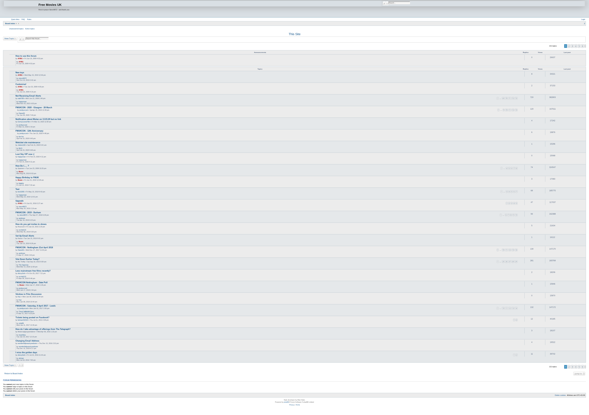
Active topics (30, 29)
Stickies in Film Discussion (28, 294)
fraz (19, 297)
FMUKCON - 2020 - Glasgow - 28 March (33, 107)
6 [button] (582, 46)
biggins (21, 183)
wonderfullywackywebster (27, 343)
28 (513, 262)
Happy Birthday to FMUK (27, 177)
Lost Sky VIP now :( (24, 154)
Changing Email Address (27, 341)
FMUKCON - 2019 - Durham (28, 212)
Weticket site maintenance (27, 142)
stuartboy (22, 335)
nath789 (21, 98)
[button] (585, 46)
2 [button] (569, 46)
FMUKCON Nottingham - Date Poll (31, 282)
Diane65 (22, 113)
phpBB (286, 402)
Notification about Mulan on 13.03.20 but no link (38, 119)
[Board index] (21, 9)
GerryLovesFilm (24, 122)
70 (506, 98)
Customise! (20, 84)
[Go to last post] (24, 62)
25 (503, 262)
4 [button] (575, 46)
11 (509, 110)
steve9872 (23, 78)
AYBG (20, 58)
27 (509, 262)
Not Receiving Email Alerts (28, 96)
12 (513, 110)
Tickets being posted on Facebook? (32, 317)
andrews (22, 218)
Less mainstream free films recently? (33, 271)
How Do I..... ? (22, 166)
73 (516, 98)
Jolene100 (21, 145)
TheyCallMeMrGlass (26, 311)
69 (503, 98)
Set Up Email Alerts (24, 236)
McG (20, 148)
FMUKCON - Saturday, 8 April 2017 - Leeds (35, 306)
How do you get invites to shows (30, 224)
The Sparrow (23, 265)
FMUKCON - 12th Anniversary (29, 131)
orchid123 (22, 230)
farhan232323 (23, 320)
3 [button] (572, 46)
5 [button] (579, 46)
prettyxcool (23, 110)
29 (516, 262)
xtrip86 (21, 323)
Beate (21, 172)
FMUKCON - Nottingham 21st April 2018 (34, 247)
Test (17, 189)
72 (513, 98)
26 (506, 262)
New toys (19, 72)
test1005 (21, 192)
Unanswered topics (16, 29)
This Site (294, 34)
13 (516, 110)
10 (506, 110)
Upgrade (19, 201)
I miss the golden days (26, 352)
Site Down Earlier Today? (27, 259)
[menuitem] (22, 19)
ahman (21, 358)
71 (509, 98)
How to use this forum (26, 56)
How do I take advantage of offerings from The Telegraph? (43, 329)
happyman (23, 102)
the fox (21, 137)
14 (516, 250)
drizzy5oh (21, 273)
